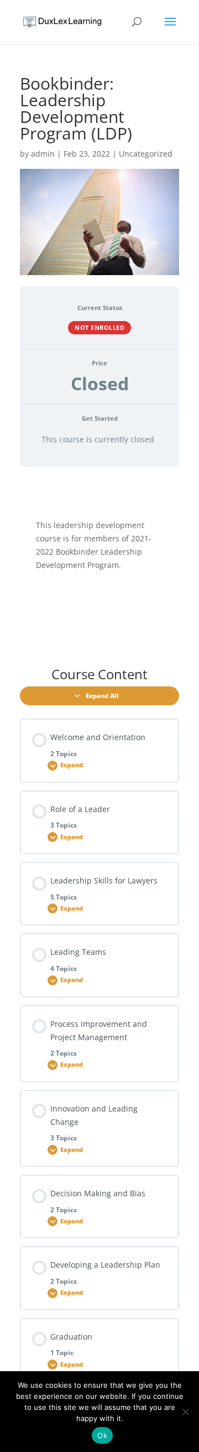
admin (43, 153)
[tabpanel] (99, 563)
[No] (185, 1411)
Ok (102, 1435)
